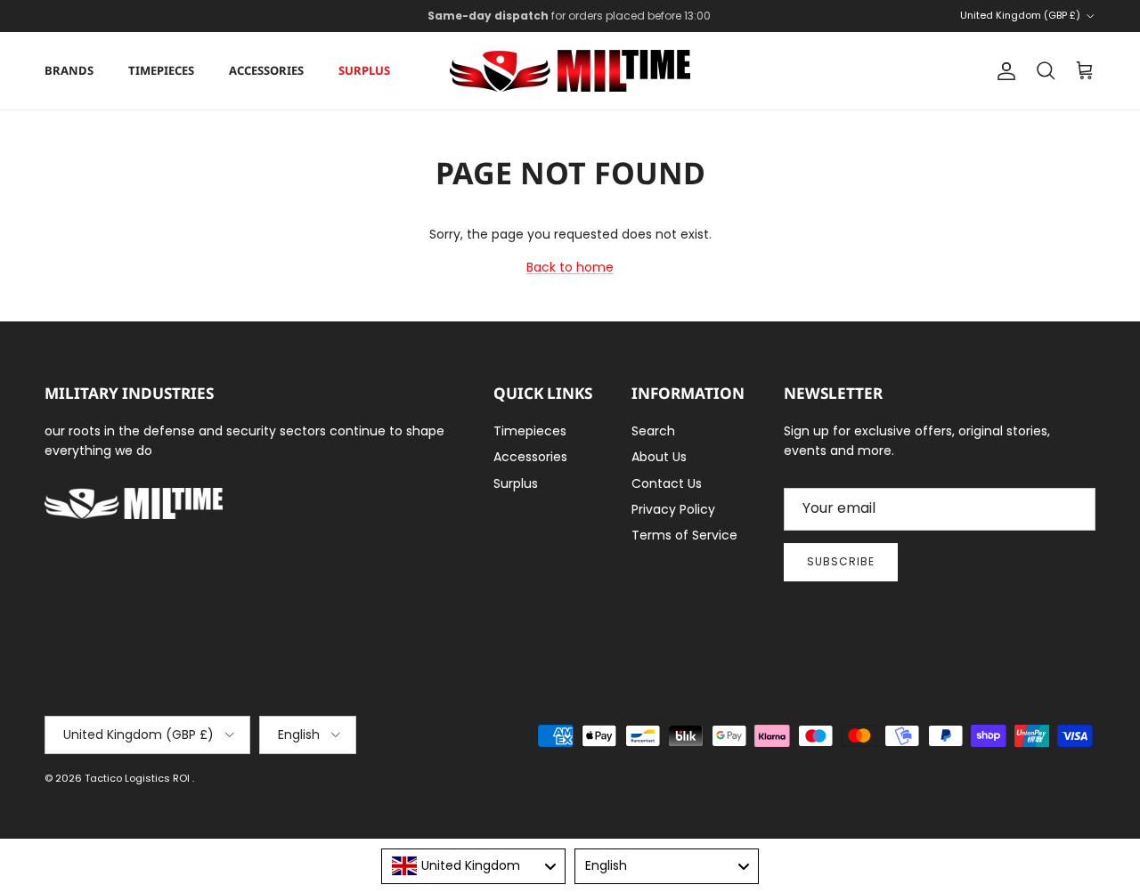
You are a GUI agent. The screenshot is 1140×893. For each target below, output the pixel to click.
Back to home (570, 267)
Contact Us (666, 483)
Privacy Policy (673, 509)
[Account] (1003, 71)
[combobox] (473, 866)
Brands (69, 70)
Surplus (364, 70)
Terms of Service (684, 535)
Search (653, 431)
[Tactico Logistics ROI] (570, 71)
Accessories (266, 70)
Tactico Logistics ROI (138, 778)
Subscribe (841, 561)
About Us (659, 457)
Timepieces (161, 70)
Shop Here (687, 22)
